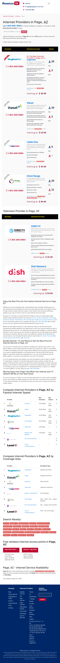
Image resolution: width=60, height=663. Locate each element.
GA (30, 623)
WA (37, 632)
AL (30, 621)
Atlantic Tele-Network (16, 319)
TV (30, 594)
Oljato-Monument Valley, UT (32, 532)
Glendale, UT (34, 526)
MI (32, 627)
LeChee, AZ (30, 535)
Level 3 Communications (46, 319)
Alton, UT (6, 523)
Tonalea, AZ (7, 535)
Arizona (17, 16)
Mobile (31, 601)
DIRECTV (35, 226)
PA (36, 631)
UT (30, 632)
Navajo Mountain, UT (18, 532)
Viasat (30, 102)
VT (34, 632)
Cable (4, 338)
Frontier (31, 603)
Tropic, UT (14, 535)
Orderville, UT (44, 532)
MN (35, 627)
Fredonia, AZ (25, 526)
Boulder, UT (33, 523)
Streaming (23, 613)
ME (30, 627)
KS (36, 625)
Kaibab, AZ (16, 529)
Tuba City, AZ (22, 535)
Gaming (10, 608)
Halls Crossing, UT (43, 526)
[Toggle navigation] (49, 3)
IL (33, 625)
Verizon (10, 601)
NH (37, 629)
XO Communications (30, 319)
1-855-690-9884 (29, 10)
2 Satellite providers (49, 571)
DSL (41, 336)
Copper (9, 338)
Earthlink (32, 610)
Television (26, 338)
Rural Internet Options (31, 637)
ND (32, 629)
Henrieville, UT (7, 529)
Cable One (32, 141)
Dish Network (38, 266)
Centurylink (23, 611)
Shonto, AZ (53, 532)
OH (31, 631)
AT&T (10, 605)
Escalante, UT (17, 526)
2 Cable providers (39, 571)
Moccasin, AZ (46, 529)
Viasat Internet (12, 594)
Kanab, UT (30, 529)
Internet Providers (8, 16)
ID (31, 625)
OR (34, 631)
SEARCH (42, 599)
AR (32, 621)
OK (32, 631)
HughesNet (31, 60)
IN (34, 625)
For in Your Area (34, 6)
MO (37, 627)
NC (30, 629)
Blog (9, 592)
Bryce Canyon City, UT (43, 523)
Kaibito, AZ (23, 529)
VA (32, 632)
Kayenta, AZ (38, 529)
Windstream (32, 596)
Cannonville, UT (8, 526)
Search (24, 31)
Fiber (44, 336)
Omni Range (33, 175)
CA (36, 621)
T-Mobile (32, 599)
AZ (34, 621)
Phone (49, 336)
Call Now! (27, 3)
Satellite (53, 336)
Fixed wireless (16, 338)
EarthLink (33, 318)
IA (29, 625)
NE (35, 629)
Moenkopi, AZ (7, 532)
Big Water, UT (13, 523)
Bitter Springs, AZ (23, 523)
